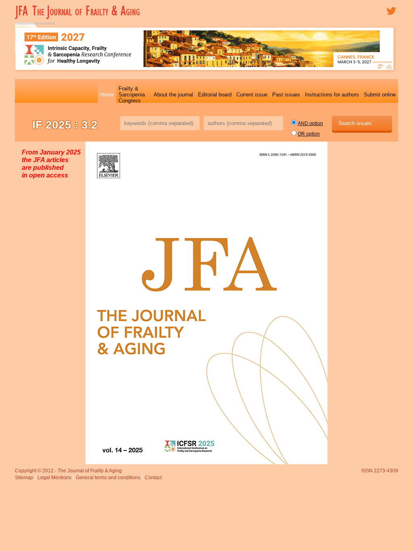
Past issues (286, 95)
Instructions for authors (332, 95)
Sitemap (24, 477)
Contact (153, 477)
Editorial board (215, 95)
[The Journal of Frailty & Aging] (79, 18)
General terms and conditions (108, 477)
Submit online (380, 95)
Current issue (251, 95)
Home (107, 95)
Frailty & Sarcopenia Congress (132, 95)
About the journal (173, 95)
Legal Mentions (54, 477)
